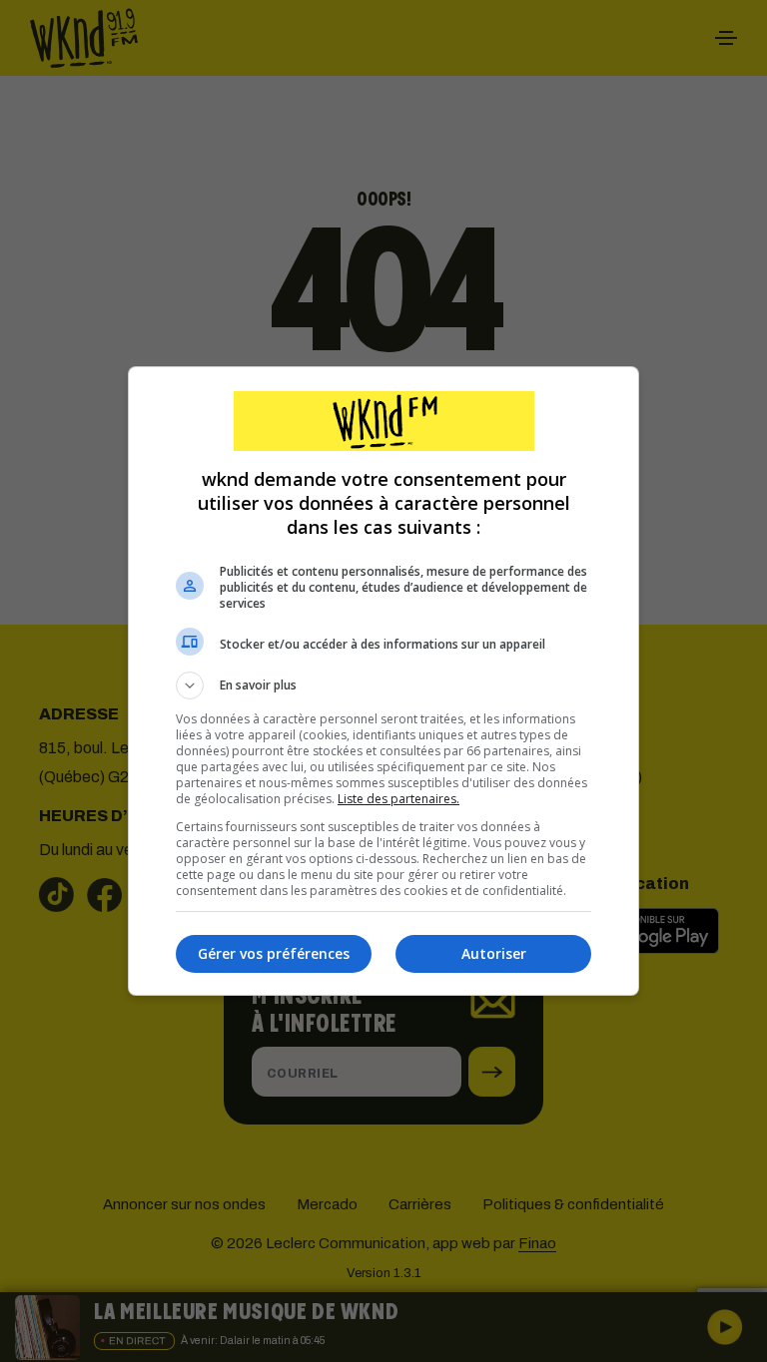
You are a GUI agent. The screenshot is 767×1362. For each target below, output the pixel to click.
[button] (383, 685)
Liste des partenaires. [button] (398, 798)
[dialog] (383, 681)
